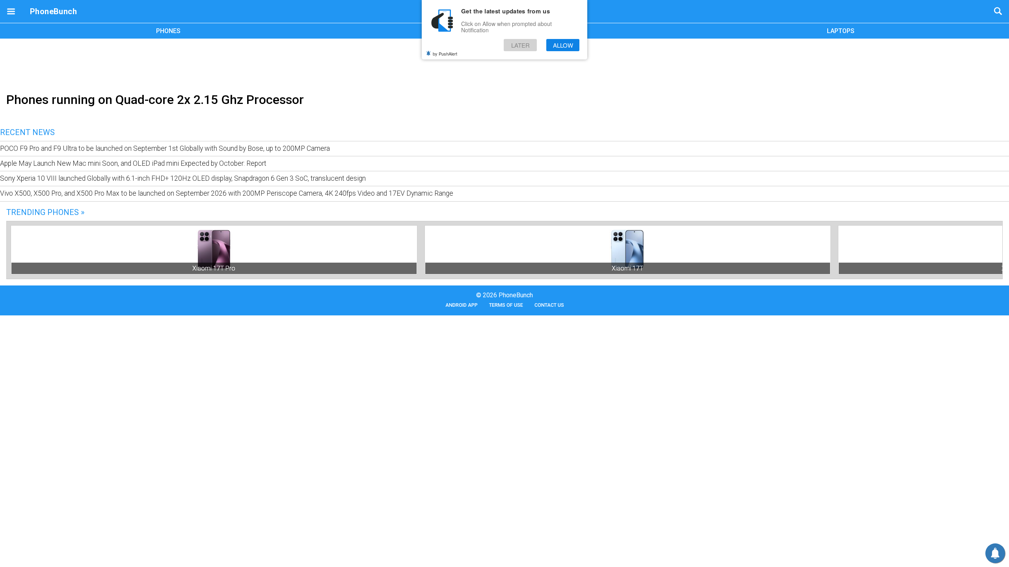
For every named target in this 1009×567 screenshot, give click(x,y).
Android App (461, 305)
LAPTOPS (840, 31)
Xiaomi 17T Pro (213, 268)
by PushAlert (445, 53)
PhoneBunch (53, 11)
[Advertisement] (504, 64)
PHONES (168, 31)
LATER (520, 45)
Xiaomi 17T (627, 268)
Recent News (27, 132)
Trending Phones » (45, 212)
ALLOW (563, 45)
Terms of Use (506, 305)
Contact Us (549, 305)
